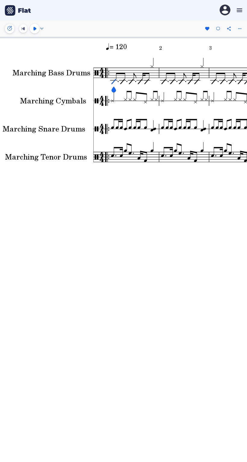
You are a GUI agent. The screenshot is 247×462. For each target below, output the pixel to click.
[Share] (229, 28)
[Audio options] (41, 28)
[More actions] (239, 28)
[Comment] (218, 28)
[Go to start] (23, 28)
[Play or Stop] (34, 28)
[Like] (207, 28)
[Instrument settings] (9, 28)
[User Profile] (225, 10)
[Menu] (238, 10)
